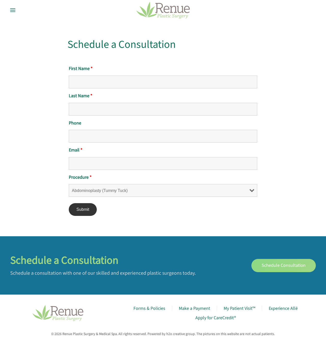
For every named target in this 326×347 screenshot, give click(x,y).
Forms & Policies (149, 308)
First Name (81, 68)
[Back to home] (163, 10)
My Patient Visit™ (239, 308)
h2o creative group (180, 334)
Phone (75, 123)
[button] (12, 10)
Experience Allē (283, 308)
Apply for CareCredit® (215, 318)
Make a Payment (194, 308)
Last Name (80, 96)
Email (76, 150)
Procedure (80, 177)
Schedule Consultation (284, 265)
